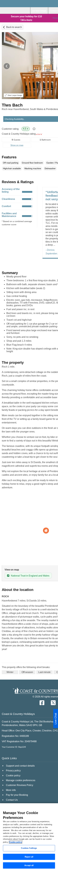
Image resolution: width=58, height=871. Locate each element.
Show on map (16, 145)
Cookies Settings (29, 848)
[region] (29, 837)
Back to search (14, 27)
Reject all (29, 857)
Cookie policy (15, 842)
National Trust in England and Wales (30, 575)
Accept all (29, 865)
